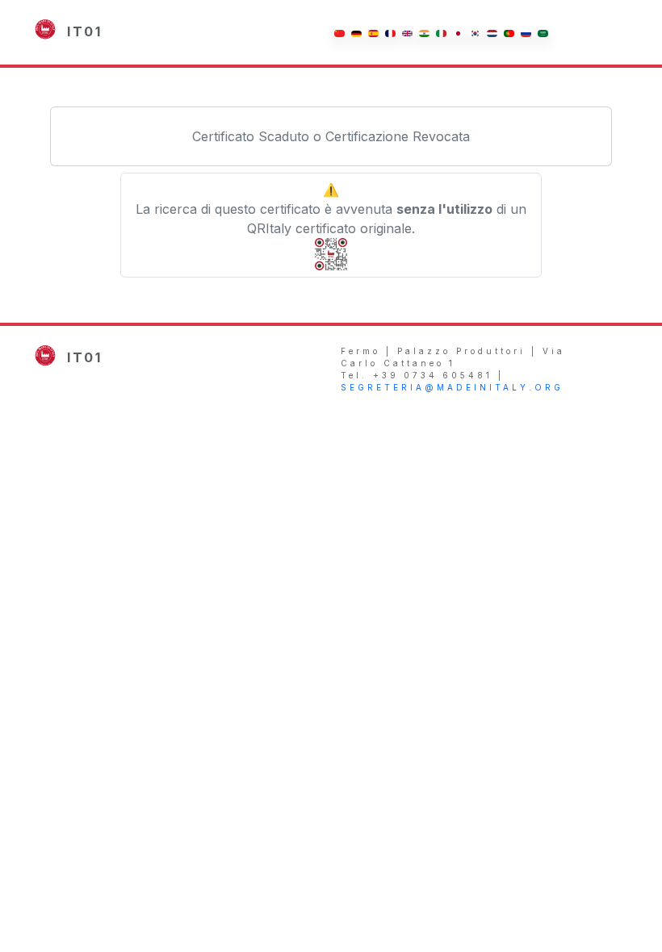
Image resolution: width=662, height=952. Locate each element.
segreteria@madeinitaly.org (452, 387)
